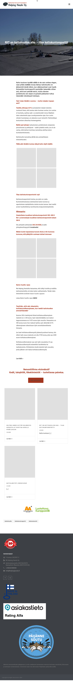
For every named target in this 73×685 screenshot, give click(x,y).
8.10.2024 (41, 430)
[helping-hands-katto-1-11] (46, 268)
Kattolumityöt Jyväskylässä (16, 483)
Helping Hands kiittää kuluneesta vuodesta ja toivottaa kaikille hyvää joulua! (18, 427)
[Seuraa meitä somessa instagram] (10, 578)
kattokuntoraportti (20, 521)
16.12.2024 (8, 432)
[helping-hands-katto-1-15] (26, 178)
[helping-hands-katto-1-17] (46, 158)
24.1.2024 (8, 486)
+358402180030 (11, 568)
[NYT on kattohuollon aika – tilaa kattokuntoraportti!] (52, 404)
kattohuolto (8, 521)
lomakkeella (34, 227)
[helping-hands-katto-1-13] (26, 248)
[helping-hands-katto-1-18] (26, 158)
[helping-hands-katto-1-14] (46, 178)
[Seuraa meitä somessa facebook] (5, 578)
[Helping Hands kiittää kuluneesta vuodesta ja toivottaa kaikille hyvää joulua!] (20, 404)
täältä (35, 298)
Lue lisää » (19, 358)
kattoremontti (33, 521)
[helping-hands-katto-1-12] (46, 248)
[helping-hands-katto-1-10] (26, 268)
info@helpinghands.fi (13, 571)
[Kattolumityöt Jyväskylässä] (20, 462)
